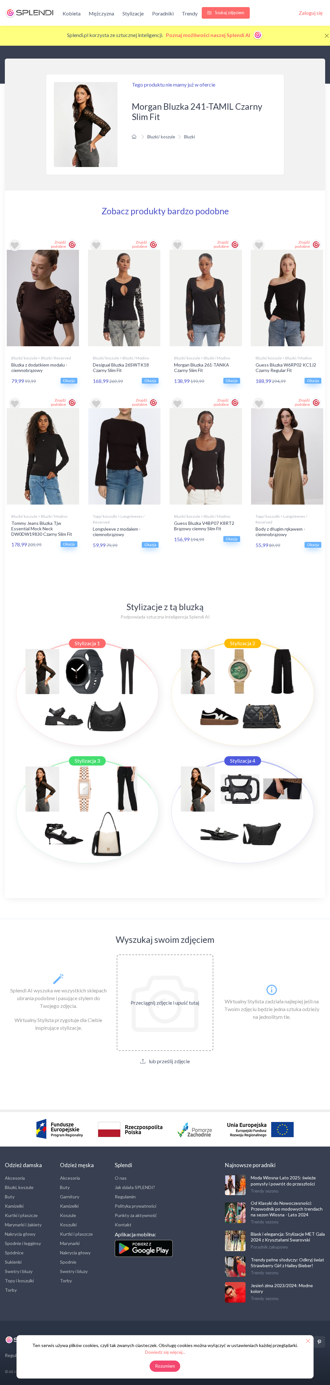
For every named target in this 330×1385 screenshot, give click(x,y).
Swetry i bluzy (19, 1271)
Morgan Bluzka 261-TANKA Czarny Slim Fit (201, 367)
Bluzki (189, 136)
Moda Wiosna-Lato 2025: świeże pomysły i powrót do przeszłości (283, 1180)
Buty (10, 1196)
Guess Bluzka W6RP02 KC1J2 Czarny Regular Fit (286, 367)
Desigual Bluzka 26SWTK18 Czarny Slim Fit (121, 367)
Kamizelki (14, 1206)
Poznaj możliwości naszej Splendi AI (208, 35)
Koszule (68, 1215)
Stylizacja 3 (87, 761)
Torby (11, 1290)
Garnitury (69, 1196)
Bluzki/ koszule (161, 136)
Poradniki (163, 13)
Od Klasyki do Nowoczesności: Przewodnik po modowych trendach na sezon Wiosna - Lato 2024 (287, 1208)
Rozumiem (165, 1366)
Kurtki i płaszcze (21, 1215)
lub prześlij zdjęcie (169, 1061)
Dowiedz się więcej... (165, 1352)
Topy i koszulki (19, 1280)
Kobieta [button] (72, 13)
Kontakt (123, 1224)
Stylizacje (133, 13)
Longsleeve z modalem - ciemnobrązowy (117, 531)
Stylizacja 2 (242, 643)
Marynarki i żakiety (23, 1224)
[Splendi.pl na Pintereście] (319, 1342)
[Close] (327, 36)
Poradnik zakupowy (269, 1247)
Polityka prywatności (135, 1206)
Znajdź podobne (58, 244)
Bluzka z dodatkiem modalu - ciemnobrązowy (39, 367)
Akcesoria (15, 1178)
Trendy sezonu (264, 1191)
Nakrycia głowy (20, 1234)
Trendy (190, 13)
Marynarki (70, 1243)
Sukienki (13, 1262)
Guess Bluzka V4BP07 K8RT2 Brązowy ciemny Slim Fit (204, 525)
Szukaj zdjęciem (229, 12)
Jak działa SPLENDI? (135, 1187)
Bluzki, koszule (19, 1187)
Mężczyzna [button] (101, 13)
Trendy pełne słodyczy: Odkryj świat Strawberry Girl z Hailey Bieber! (287, 1262)
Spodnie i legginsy (23, 1243)
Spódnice (14, 1252)
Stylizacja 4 (242, 761)
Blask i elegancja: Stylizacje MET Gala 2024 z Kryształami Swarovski (288, 1236)
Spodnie (68, 1262)
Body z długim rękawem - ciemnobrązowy (280, 531)
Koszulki (68, 1224)
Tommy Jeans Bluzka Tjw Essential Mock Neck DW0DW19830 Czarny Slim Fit (41, 528)
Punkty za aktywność (136, 1215)
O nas (121, 1178)
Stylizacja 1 (87, 643)
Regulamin (125, 1196)
